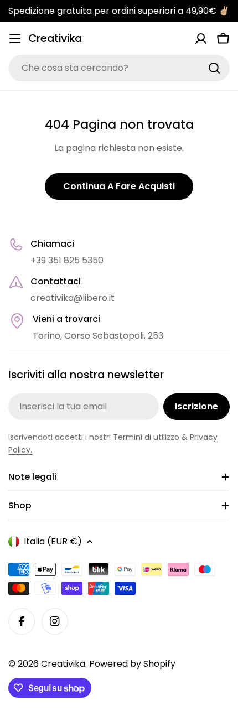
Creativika (55, 38)
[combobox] (119, 68)
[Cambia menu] (15, 38)
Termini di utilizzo (146, 437)
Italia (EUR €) (53, 541)
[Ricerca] (214, 68)
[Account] (201, 38)
